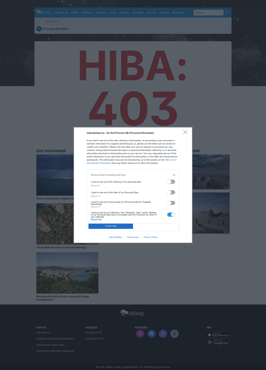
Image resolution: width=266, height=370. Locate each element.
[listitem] (133, 175)
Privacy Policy (150, 237)
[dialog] (133, 185)
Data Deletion (115, 237)
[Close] (186, 133)
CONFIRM (111, 226)
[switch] (171, 182)
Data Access (133, 237)
